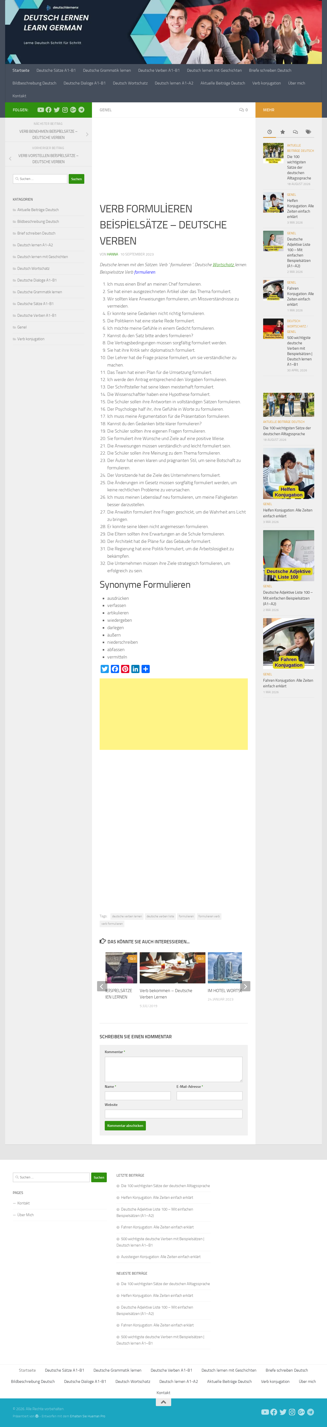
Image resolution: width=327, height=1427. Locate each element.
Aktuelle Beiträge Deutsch (223, 83)
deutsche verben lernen (127, 916)
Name (110, 1086)
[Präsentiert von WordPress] (37, 1416)
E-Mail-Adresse (190, 1086)
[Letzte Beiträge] (269, 132)
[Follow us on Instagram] (65, 110)
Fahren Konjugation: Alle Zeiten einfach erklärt (157, 1227)
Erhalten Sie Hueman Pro (87, 1416)
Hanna (112, 254)
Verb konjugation (266, 83)
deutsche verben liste (160, 916)
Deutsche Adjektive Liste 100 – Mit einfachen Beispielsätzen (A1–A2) (288, 598)
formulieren (186, 916)
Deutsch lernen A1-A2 (174, 83)
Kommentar (115, 1052)
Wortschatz (224, 264)
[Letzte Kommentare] (295, 132)
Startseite (21, 70)
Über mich (296, 83)
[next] (245, 986)
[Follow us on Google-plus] (73, 110)
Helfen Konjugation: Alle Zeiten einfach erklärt (157, 1197)
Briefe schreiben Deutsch (270, 70)
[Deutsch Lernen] (40, 110)
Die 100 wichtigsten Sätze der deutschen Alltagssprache (299, 167)
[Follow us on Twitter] (57, 110)
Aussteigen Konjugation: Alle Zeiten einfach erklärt (161, 1256)
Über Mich (25, 1215)
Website (111, 1105)
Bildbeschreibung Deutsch (34, 83)
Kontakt (19, 95)
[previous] (102, 986)
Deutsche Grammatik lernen (107, 70)
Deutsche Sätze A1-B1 (56, 70)
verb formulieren (112, 923)
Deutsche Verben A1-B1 (159, 70)
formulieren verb (209, 916)
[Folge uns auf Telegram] (81, 110)
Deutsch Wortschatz (130, 83)
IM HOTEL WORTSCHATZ (230, 990)
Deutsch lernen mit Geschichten (214, 70)
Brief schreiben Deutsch (36, 233)
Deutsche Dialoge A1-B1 (85, 83)
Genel (106, 109)
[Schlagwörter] (307, 132)
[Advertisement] (174, 163)
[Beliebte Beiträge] (282, 132)
